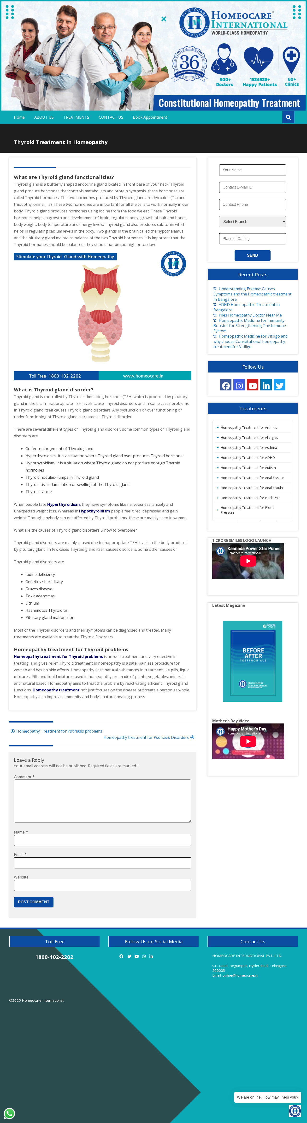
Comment (24, 776)
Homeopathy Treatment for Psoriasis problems (59, 731)
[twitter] (279, 384)
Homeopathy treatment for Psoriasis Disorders (146, 737)
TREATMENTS (76, 117)
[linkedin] (266, 384)
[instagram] (239, 384)
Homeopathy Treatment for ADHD (248, 457)
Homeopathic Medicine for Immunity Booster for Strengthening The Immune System (249, 326)
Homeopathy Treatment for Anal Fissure (252, 477)
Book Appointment (150, 117)
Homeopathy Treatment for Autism (248, 467)
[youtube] (252, 384)
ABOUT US (44, 117)
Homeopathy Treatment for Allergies (249, 437)
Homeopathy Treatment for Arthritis (249, 427)
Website (21, 877)
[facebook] (225, 384)
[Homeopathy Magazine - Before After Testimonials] (252, 661)
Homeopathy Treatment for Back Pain (250, 497)
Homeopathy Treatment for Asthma (249, 447)
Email (20, 854)
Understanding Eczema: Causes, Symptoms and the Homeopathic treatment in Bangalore (252, 294)
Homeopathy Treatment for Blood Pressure (247, 510)
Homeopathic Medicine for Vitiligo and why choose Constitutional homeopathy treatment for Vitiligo (250, 341)
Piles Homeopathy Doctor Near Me (250, 315)
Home (19, 117)
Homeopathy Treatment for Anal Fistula (252, 487)
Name (21, 832)
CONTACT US (111, 117)
